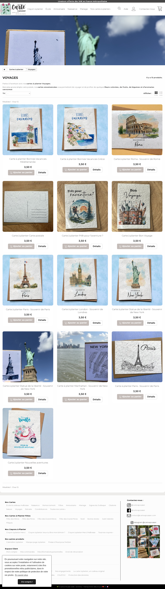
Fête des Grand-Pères (68, 519)
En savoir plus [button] (21, 575)
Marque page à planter (35, 542)
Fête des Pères (28, 519)
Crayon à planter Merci (15, 532)
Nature (9, 509)
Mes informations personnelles (50, 552)
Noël (83, 519)
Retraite (28, 509)
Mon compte (11, 552)
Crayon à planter (35, 9)
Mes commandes (27, 552)
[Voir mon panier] (161, 9)
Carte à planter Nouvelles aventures (28, 462)
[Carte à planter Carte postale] (28, 206)
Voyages (18, 509)
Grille (156, 95)
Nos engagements (63, 571)
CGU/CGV (61, 575)
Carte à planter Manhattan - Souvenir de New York (82, 387)
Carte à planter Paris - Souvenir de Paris (28, 309)
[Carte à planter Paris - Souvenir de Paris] (28, 280)
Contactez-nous (147, 9)
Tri (4, 93)
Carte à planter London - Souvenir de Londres (82, 311)
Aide (126, 9)
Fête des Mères (12, 519)
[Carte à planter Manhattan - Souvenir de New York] (82, 356)
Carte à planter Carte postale (28, 235)
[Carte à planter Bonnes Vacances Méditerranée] (28, 129)
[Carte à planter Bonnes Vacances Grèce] (82, 129)
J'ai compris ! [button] (27, 582)
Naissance (72, 9)
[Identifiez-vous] (134, 8)
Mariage (84, 9)
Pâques (9, 523)
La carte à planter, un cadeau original (88, 571)
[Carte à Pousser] (13, 9)
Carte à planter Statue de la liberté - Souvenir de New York (137, 311)
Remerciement (49, 505)
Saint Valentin (107, 519)
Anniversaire (59, 9)
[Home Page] (4, 69)
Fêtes (60, 505)
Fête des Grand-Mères (47, 519)
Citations (112, 505)
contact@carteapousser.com (143, 515)
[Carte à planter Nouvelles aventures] (28, 433)
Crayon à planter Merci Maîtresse (81, 532)
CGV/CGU (79, 587)
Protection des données (78, 575)
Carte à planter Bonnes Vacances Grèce (82, 159)
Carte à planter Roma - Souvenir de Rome (137, 159)
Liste (160, 95)
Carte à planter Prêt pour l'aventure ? (82, 235)
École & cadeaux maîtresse (17, 505)
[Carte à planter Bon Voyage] (137, 206)
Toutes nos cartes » (57, 509)
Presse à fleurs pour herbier (59, 542)
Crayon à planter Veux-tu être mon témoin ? (46, 532)
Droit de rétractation (74, 552)
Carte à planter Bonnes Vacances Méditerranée (28, 160)
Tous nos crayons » (105, 532)
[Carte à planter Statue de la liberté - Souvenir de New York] (137, 280)
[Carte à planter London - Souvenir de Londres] (82, 280)
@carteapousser (138, 505)
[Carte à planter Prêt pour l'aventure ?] (82, 206)
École (48, 9)
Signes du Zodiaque (97, 505)
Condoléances (41, 509)
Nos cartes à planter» (100, 9)
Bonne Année (93, 519)
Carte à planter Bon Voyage (137, 235)
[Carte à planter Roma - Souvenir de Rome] (137, 129)
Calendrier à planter (14, 542)
